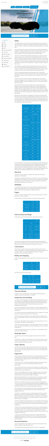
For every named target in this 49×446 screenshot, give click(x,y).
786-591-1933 (46, 3)
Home (12, 7)
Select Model (19, 7)
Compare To (26, 7)
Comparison (5, 40)
